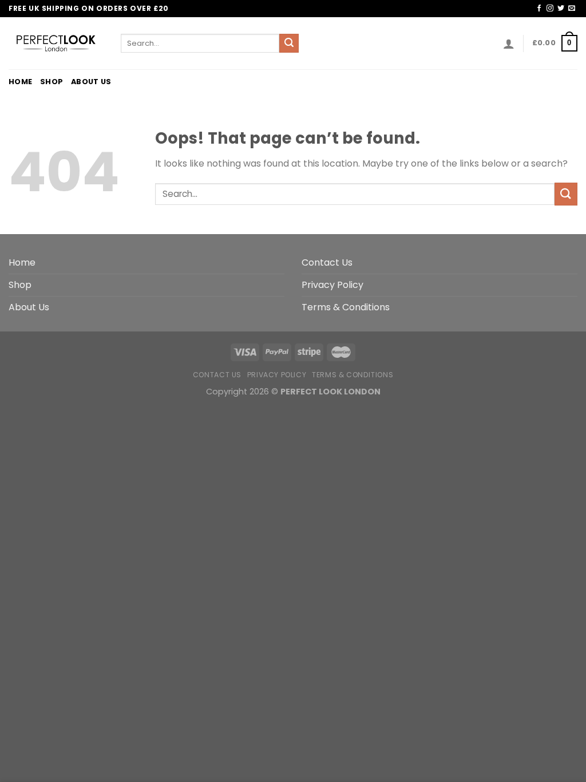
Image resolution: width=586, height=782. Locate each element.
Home (20, 81)
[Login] (508, 43)
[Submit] (289, 43)
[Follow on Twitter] (560, 9)
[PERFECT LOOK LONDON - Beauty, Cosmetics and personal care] (56, 42)
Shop (51, 81)
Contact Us (327, 262)
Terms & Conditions (346, 307)
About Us (91, 81)
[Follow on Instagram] (550, 9)
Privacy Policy (332, 284)
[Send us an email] (571, 9)
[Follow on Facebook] (539, 9)
